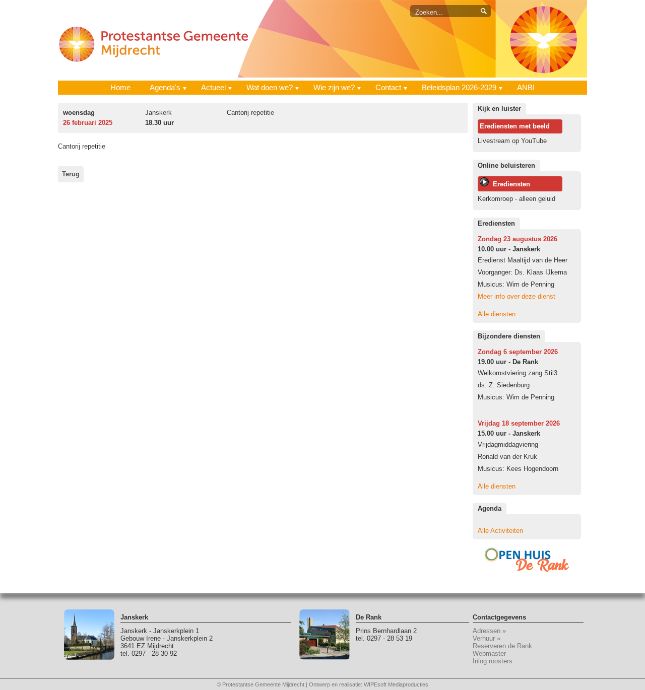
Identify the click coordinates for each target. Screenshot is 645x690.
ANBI (526, 88)
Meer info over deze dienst (516, 296)
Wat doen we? (269, 88)
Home (120, 88)
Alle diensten (496, 314)
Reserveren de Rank (502, 646)
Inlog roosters (492, 661)
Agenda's (165, 88)
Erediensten (509, 184)
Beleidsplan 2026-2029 (459, 88)
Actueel (213, 88)
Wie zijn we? (334, 88)
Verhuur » (486, 638)
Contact (388, 88)
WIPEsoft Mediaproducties (396, 684)
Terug (71, 174)
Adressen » (489, 631)
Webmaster (489, 653)
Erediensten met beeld (515, 126)
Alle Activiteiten (500, 530)
